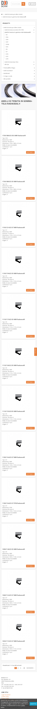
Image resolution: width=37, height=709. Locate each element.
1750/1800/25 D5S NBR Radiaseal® (14, 136)
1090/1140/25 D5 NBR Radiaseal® (13, 549)
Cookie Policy (5, 696)
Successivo (30, 668)
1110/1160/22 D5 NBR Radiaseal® (13, 365)
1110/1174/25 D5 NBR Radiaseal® (13, 319)
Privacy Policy (5, 698)
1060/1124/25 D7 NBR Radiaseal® (13, 595)
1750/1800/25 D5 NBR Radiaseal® (13, 181)
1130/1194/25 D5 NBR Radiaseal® (13, 273)
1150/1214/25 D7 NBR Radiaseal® (13, 227)
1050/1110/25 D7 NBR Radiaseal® (13, 641)
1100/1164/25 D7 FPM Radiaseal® (13, 503)
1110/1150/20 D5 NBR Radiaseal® (13, 411)
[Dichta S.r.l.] (4, 4)
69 (24, 668)
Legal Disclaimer (5, 695)
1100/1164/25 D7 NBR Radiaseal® (13, 457)
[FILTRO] (35, 354)
